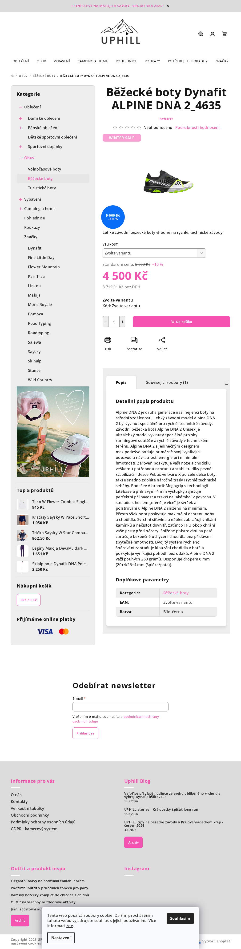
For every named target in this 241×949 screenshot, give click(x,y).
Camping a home (40, 208)
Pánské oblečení (43, 127)
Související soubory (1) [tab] (167, 382)
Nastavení (61, 937)
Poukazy (32, 227)
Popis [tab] (121, 382)
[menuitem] (21, 61)
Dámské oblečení (44, 118)
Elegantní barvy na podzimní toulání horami (48, 881)
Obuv (29, 157)
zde (69, 925)
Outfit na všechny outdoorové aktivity (43, 902)
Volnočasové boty (44, 169)
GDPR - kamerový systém (34, 828)
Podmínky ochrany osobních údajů (43, 822)
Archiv (133, 842)
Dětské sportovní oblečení (52, 137)
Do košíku (184, 321)
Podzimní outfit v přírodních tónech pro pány (49, 888)
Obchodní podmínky (30, 815)
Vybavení (32, 199)
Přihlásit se (85, 733)
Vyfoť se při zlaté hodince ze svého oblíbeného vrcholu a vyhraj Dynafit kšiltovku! (172, 795)
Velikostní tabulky (27, 808)
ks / (29, 600)
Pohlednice (34, 218)
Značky (30, 236)
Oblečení (32, 107)
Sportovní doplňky (45, 146)
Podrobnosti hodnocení (197, 127)
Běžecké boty (40, 178)
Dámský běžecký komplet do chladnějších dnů (50, 895)
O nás (16, 794)
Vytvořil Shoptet (216, 941)
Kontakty (19, 801)
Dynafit (166, 119)
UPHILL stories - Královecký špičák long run (161, 809)
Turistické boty (42, 188)
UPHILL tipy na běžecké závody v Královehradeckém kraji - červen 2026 (173, 824)
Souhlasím (180, 918)
